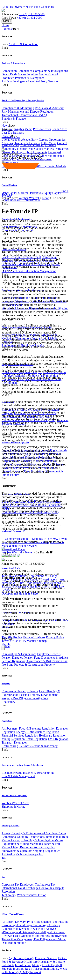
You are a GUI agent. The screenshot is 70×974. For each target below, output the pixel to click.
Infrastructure (23, 965)
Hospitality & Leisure (51, 961)
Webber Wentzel (29, 198)
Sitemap (42, 640)
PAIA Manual (27, 640)
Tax (4, 857)
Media (28, 129)
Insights (19, 129)
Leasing (24, 694)
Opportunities (57, 139)
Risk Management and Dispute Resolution (27, 111)
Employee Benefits (48, 654)
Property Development (44, 694)
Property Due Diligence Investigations (25, 698)
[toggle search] (3, 162)
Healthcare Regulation (52, 735)
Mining (36, 965)
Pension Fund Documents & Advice (46, 657)
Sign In (6, 644)
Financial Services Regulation (15, 442)
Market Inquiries (28, 74)
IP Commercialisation (15, 538)
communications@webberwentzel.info (27, 595)
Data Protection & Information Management (29, 271)
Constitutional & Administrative (21, 200)
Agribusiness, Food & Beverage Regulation (28, 728)
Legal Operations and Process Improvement (40, 935)
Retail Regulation (36, 739)
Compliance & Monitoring (18, 108)
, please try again (23, 619)
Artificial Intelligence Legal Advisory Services (30, 81)
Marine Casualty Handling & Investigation (28, 840)
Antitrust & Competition (23, 44)
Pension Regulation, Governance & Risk (27, 661)
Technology (9, 895)
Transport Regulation (14, 742)
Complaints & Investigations (50, 70)
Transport (35, 972)
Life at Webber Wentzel (16, 139)
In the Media (48, 143)
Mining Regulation (13, 739)
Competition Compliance (17, 70)
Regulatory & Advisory (49, 108)
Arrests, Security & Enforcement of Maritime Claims (34, 833)
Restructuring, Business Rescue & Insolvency (30, 746)
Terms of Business (34, 637)
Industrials (8, 965)
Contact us (47, 6)
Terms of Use (10, 640)
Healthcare (31, 961)
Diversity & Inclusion (27, 6)
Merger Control (48, 74)
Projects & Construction (29, 664)
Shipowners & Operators (17, 850)
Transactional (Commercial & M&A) (24, 115)
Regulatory (8, 701)
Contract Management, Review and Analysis (29, 928)
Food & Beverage (13, 961)
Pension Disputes (12, 657)
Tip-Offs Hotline (12, 637)
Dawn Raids (9, 74)
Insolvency (29, 772)
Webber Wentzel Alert (15, 803)
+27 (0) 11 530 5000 (32, 14)
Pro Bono (7, 664)
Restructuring (45, 772)
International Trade (13, 549)
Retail (28, 968)
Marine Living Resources (17, 847)
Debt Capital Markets (40, 148)
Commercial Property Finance (38, 145)
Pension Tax (59, 661)
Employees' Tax (30, 884)
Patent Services (27, 545)
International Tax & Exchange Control (25, 888)
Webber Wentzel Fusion (31, 895)
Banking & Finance (14, 118)
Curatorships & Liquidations (19, 654)
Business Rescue (12, 772)
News (45, 198)
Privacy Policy (55, 637)
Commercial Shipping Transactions (23, 836)
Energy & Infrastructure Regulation (37, 732)
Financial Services (46, 958)
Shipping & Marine (13, 806)
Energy (29, 958)
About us (7, 6)
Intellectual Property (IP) (13, 531)
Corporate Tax (10, 884)
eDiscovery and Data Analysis (20, 932)
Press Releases (42, 129)
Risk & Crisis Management (18, 776)
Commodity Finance (14, 148)
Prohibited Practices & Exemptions (23, 77)
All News (7, 129)
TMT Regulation (58, 739)
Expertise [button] (7, 28)
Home (5, 25)
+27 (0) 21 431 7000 (29, 17)
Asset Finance (10, 145)
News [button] (5, 125)
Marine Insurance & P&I (45, 843)
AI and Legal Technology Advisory (38, 925)
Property (49, 664)
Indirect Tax (47, 884)
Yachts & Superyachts (29, 854)
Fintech (62, 958)
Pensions (6, 646)
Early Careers (39, 139)
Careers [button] (6, 136)
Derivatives (61, 148)
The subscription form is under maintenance (34, 621)
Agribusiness (16, 958)
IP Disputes (36, 538)
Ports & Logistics (44, 847)
